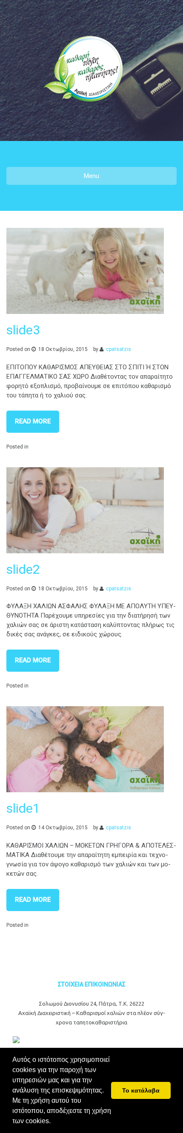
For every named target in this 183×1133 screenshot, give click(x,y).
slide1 (23, 808)
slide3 (23, 329)
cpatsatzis (118, 349)
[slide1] (85, 749)
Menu (91, 176)
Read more (33, 421)
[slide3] (85, 271)
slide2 (23, 569)
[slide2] (85, 510)
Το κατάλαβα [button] (141, 1090)
